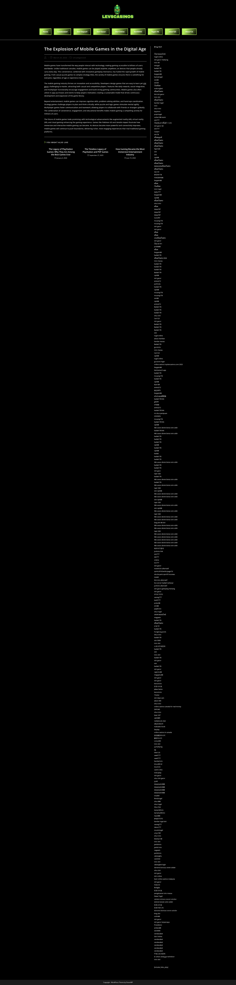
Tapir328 (157, 149)
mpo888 (157, 816)
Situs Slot (157, 807)
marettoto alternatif (161, 568)
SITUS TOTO (158, 594)
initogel (157, 65)
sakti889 (157, 718)
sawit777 (157, 755)
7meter (156, 695)
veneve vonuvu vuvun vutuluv (165, 899)
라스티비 (157, 767)
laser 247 (157, 715)
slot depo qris (159, 698)
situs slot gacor (159, 778)
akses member (159, 338)
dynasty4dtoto (159, 813)
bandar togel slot (160, 821)
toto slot (157, 97)
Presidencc (158, 925)
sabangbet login (160, 864)
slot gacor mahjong (161, 60)
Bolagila (157, 887)
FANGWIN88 (158, 177)
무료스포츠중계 (159, 954)
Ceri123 (157, 318)
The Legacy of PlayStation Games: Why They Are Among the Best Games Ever (61, 152)
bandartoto (158, 761)
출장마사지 (158, 738)
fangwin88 (158, 74)
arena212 (157, 281)
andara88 (157, 928)
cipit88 (156, 157)
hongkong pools (160, 632)
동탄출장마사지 (159, 735)
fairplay (157, 729)
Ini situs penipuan (160, 413)
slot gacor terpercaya (162, 922)
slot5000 (157, 931)
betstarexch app (160, 370)
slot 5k (156, 134)
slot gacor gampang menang (164, 589)
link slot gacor (159, 94)
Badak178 (157, 272)
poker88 (157, 603)
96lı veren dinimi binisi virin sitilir (166, 428)
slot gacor (157, 226)
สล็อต (156, 183)
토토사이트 (158, 686)
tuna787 (157, 218)
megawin (157, 617)
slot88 (156, 80)
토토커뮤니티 (159, 908)
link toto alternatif (160, 580)
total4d (156, 796)
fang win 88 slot (159, 522)
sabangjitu (158, 856)
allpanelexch (158, 724)
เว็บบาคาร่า (158, 244)
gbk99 (156, 402)
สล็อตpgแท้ (158, 137)
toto (155, 106)
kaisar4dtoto (158, 810)
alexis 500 (157, 701)
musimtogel (158, 830)
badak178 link (159, 399)
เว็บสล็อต (157, 85)
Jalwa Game (158, 689)
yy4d (156, 781)
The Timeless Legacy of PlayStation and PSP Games (95, 150)
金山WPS (157, 390)
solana (156, 560)
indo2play (157, 773)
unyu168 (157, 833)
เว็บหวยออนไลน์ (159, 54)
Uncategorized (79, 58)
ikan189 (157, 384)
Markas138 (158, 839)
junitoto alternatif (160, 586)
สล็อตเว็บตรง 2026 (160, 258)
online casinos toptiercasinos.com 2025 (168, 364)
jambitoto (157, 844)
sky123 (156, 172)
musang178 (158, 221)
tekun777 (157, 827)
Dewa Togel (158, 896)
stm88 (156, 606)
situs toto (157, 108)
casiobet (157, 859)
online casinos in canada (163, 732)
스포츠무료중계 (159, 646)
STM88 (156, 405)
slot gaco (157, 471)
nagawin (157, 850)
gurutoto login (159, 361)
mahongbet (158, 88)
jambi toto (158, 847)
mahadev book (159, 726)
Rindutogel (158, 798)
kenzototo (158, 683)
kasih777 (157, 600)
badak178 (157, 68)
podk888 (157, 246)
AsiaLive (157, 885)
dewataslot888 (159, 784)
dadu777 (157, 192)
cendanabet (158, 934)
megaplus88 (158, 675)
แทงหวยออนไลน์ (160, 614)
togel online (158, 57)
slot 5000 (157, 640)
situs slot (157, 315)
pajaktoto (157, 609)
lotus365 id (158, 764)
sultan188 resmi (160, 117)
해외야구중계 (159, 548)
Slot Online (158, 936)
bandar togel (158, 103)
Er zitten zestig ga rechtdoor (164, 957)
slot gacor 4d (158, 126)
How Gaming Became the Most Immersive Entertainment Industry (130, 152)
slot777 (156, 120)
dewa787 (157, 209)
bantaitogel (158, 77)
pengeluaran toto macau (163, 893)
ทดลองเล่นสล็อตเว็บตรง (162, 166)
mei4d (156, 577)
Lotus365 (157, 741)
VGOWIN (157, 416)
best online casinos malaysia (164, 879)
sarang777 (158, 597)
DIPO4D (157, 709)
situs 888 (157, 801)
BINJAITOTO (158, 818)
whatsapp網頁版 (160, 396)
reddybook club (160, 721)
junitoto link (158, 551)
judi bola (157, 284)
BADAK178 (158, 175)
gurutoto (157, 347)
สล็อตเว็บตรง (158, 91)
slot (155, 152)
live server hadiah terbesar (163, 583)
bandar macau (159, 341)
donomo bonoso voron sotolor (165, 910)
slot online (158, 876)
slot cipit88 (158, 491)
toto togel (157, 189)
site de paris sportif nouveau (164, 574)
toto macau (158, 261)
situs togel (158, 612)
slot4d (156, 83)
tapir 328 (157, 474)
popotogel (158, 114)
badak (156, 453)
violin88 (157, 916)
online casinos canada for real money (167, 706)
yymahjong (158, 747)
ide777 (156, 557)
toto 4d (157, 62)
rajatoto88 (158, 672)
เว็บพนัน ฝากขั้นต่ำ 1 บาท (163, 123)
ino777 (156, 563)
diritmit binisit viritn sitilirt (163, 902)
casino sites (158, 770)
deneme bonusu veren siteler (165, 867)
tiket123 (157, 752)
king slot (157, 913)
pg (155, 750)
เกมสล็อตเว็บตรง (160, 238)
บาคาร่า (157, 626)
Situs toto (157, 635)
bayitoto (157, 111)
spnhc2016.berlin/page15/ (163, 571)
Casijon (156, 132)
